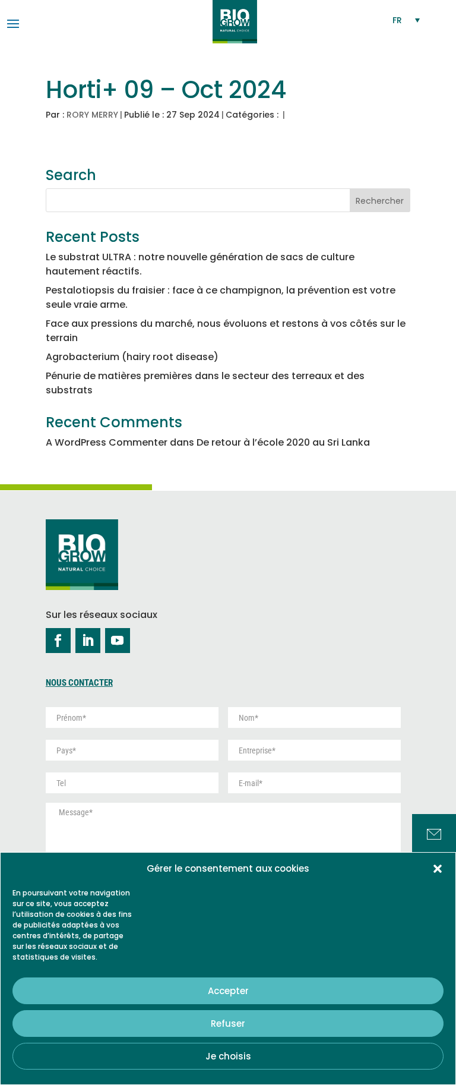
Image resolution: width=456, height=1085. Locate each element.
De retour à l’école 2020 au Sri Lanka (283, 442)
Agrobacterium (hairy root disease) (132, 357)
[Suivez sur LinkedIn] (87, 640)
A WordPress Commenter (106, 442)
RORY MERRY (92, 115)
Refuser (228, 1023)
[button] (438, 869)
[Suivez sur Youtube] (117, 640)
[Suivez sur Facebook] (58, 640)
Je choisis (228, 1056)
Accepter (228, 991)
